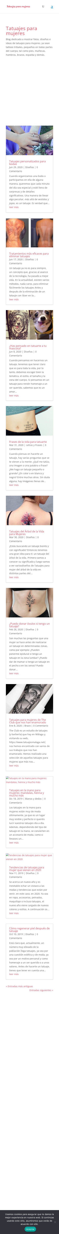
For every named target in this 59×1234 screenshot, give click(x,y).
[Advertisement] (29, 91)
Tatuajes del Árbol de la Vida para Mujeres (26, 533)
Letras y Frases (34, 445)
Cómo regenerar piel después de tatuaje (29, 930)
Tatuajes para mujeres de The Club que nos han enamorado (27, 721)
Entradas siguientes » (41, 990)
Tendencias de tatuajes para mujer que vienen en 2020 (26, 869)
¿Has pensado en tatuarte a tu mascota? (28, 347)
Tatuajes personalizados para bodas (27, 163)
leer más (14, 207)
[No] (55, 1222)
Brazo (27, 725)
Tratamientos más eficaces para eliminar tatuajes (29, 255)
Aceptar (30, 1229)
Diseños (29, 167)
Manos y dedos (33, 798)
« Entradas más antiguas (19, 986)
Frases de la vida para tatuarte (28, 442)
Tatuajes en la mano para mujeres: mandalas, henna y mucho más (26, 792)
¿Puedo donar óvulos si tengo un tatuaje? (29, 625)
